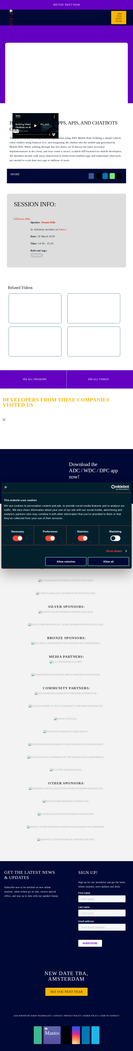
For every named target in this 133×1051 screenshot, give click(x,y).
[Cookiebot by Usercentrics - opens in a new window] (114, 487)
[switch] (50, 538)
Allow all (108, 561)
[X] (98, 176)
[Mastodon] (52, 1035)
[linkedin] (86, 1035)
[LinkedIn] (105, 176)
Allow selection (66, 561)
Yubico (62, 229)
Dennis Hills (49, 222)
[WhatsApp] (112, 176)
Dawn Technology (41, 1016)
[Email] (119, 176)
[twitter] (66, 1035)
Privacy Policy (72, 1016)
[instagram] (76, 1035)
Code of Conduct (109, 1016)
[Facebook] (91, 176)
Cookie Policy (91, 1016)
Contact (58, 1016)
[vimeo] (95, 1035)
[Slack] (38, 1035)
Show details (114, 551)
